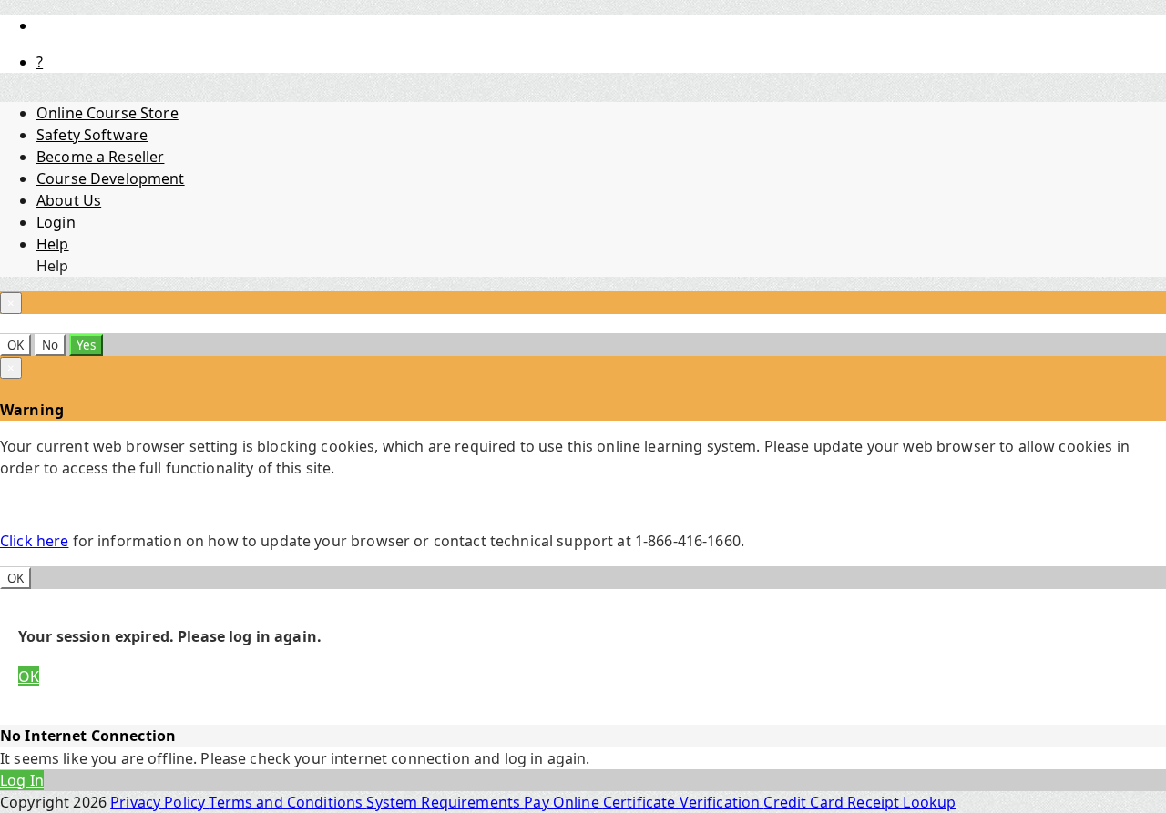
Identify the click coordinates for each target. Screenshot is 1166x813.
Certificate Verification (683, 802)
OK (15, 345)
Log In (22, 780)
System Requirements (445, 802)
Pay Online (563, 802)
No (50, 345)
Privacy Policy (159, 802)
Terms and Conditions (287, 802)
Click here (34, 541)
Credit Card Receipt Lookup (859, 802)
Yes (86, 345)
